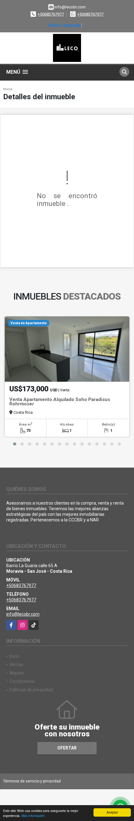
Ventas (16, 664)
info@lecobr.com (23, 614)
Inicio (7, 89)
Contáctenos (22, 681)
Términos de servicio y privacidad (32, 781)
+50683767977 (51, 14)
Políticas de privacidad (31, 689)
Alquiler (16, 672)
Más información (33, 815)
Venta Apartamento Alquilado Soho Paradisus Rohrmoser (59, 402)
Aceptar (112, 812)
